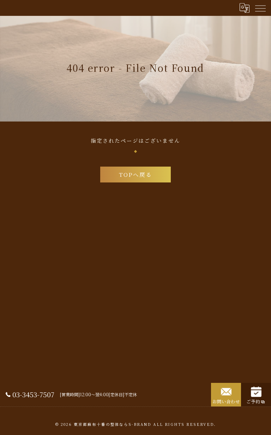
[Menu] (260, 7)
